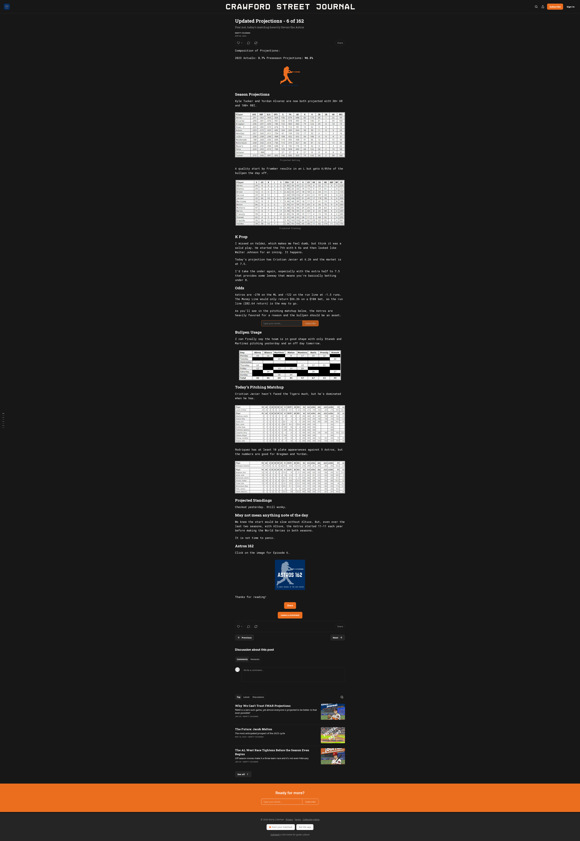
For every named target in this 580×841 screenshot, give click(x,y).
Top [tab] (238, 697)
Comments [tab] (242, 659)
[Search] (536, 7)
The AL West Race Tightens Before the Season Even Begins (272, 752)
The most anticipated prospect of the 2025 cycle (260, 733)
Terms (298, 819)
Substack (275, 834)
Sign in (571, 6)
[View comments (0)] (249, 43)
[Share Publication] (543, 7)
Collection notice (311, 819)
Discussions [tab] (258, 697)
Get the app (305, 827)
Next (335, 637)
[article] (290, 713)
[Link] (230, 94)
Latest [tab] (246, 697)
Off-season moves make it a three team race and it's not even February (272, 758)
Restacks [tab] (255, 659)
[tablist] (248, 659)
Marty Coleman (242, 33)
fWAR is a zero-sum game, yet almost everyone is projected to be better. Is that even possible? (276, 711)
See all (241, 774)
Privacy (289, 819)
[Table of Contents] (3, 421)
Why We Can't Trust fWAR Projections (263, 706)
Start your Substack (282, 827)
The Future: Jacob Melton (253, 729)
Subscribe (555, 6)
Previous (246, 637)
